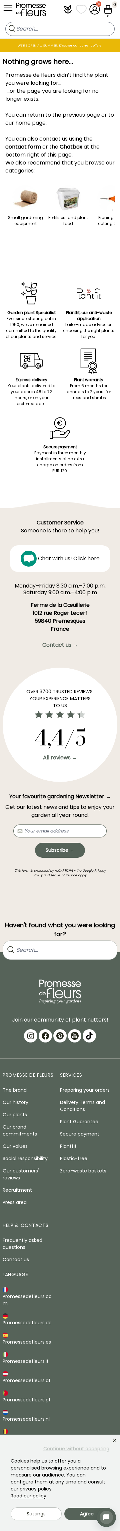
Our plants (15, 1114)
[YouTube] (75, 1036)
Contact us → (60, 645)
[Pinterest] (60, 1036)
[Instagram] (31, 1036)
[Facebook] (45, 1036)
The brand (15, 1090)
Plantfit (68, 1146)
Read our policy (28, 1495)
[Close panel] (114, 1440)
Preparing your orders (85, 1090)
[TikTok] (89, 1036)
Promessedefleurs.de (27, 1322)
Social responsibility (25, 1158)
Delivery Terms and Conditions (82, 1106)
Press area (15, 1202)
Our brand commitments (20, 1130)
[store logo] (31, 11)
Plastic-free (73, 1158)
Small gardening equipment (25, 220)
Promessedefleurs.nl (26, 1419)
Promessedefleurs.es (27, 1342)
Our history (15, 1102)
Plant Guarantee (79, 1121)
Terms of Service (63, 875)
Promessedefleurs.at (27, 1380)
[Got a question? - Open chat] (106, 1517)
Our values (15, 1146)
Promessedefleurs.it (26, 1361)
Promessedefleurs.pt (27, 1399)
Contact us (16, 1259)
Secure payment (79, 1134)
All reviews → (60, 757)
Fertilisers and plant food (68, 220)
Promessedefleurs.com (27, 1300)
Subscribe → (60, 850)
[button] (68, 9)
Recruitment (17, 1190)
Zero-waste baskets (83, 1170)
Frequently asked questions (22, 1244)
